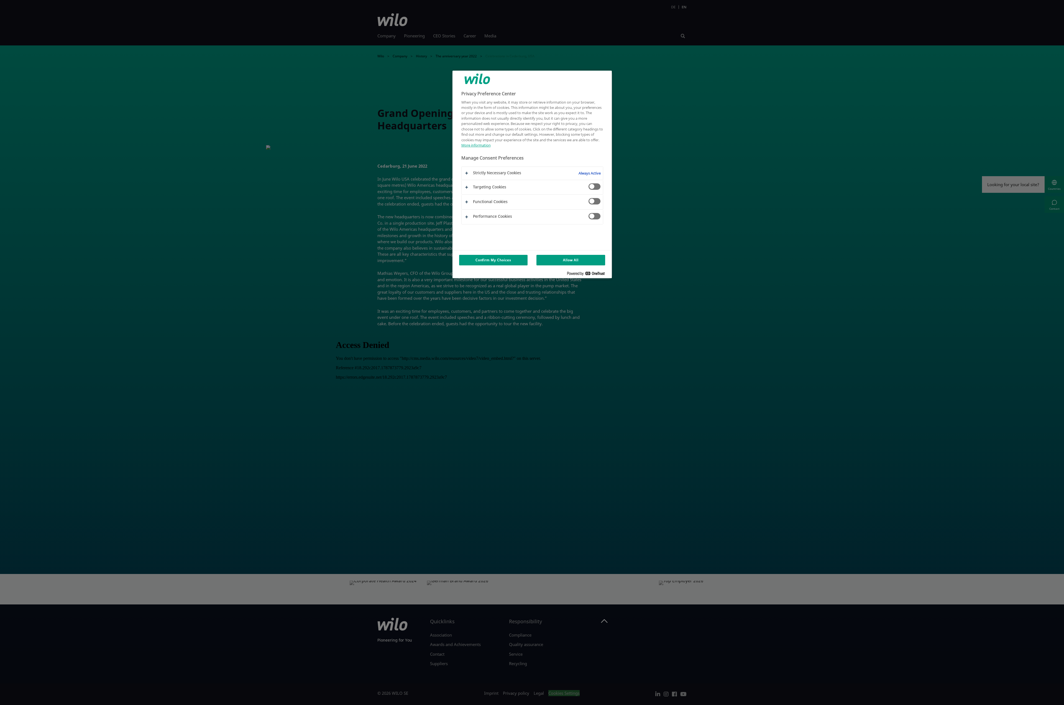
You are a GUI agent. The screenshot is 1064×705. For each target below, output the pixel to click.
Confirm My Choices (493, 260)
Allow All (571, 260)
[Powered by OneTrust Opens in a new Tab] (588, 274)
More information (476, 145)
